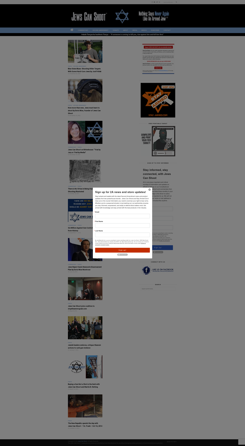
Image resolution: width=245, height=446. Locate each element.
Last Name (99, 231)
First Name (99, 221)
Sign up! (122, 250)
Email (97, 212)
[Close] (150, 189)
